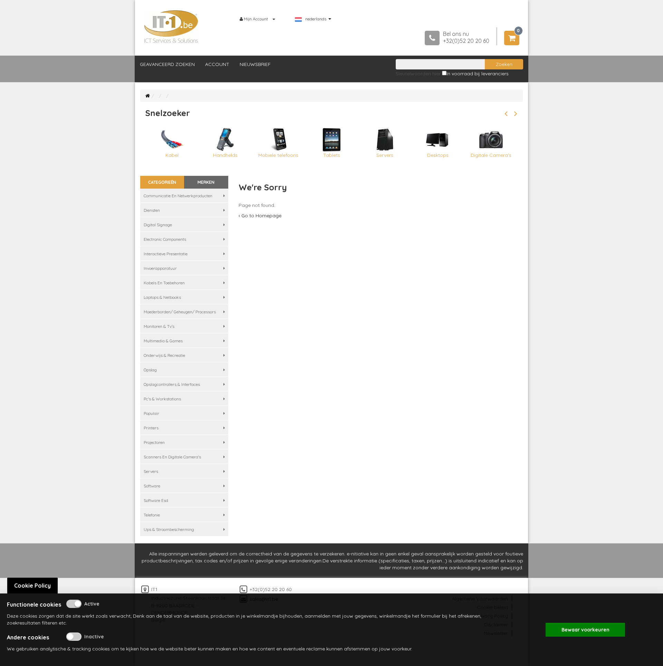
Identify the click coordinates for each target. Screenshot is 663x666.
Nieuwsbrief (255, 64)
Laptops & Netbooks (162, 297)
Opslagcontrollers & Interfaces (172, 384)
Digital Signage (158, 224)
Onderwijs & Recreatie (164, 355)
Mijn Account (256, 18)
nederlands (315, 19)
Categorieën (162, 182)
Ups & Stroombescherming (169, 529)
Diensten (152, 210)
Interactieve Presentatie (166, 253)
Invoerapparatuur (160, 268)
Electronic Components (165, 239)
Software (152, 485)
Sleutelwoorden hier (418, 73)
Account (217, 64)
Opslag (150, 369)
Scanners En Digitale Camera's (172, 456)
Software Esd (156, 500)
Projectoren (154, 442)
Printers (151, 427)
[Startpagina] (147, 96)
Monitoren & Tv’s (159, 326)
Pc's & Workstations (162, 398)
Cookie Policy (32, 585)
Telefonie (152, 514)
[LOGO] (171, 26)
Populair (151, 413)
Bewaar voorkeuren (585, 630)
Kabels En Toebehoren (164, 282)
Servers (151, 471)
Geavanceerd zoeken (167, 64)
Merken (206, 182)
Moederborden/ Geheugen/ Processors (180, 311)
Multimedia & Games (163, 340)
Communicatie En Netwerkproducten (178, 195)
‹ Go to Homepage (260, 215)
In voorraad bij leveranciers (477, 73)
